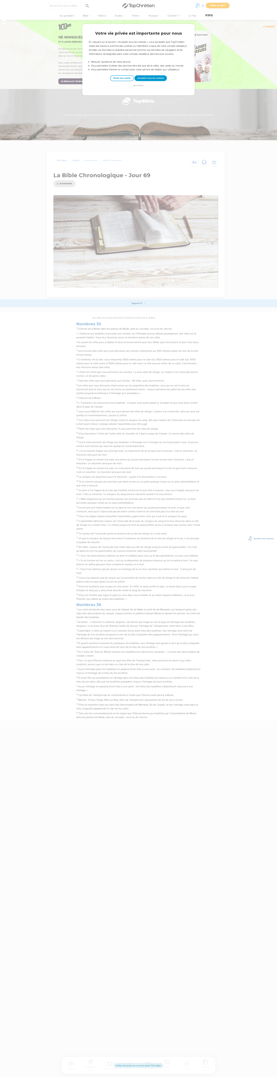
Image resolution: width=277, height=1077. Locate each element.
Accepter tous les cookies (151, 78)
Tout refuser (138, 85)
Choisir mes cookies (122, 78)
